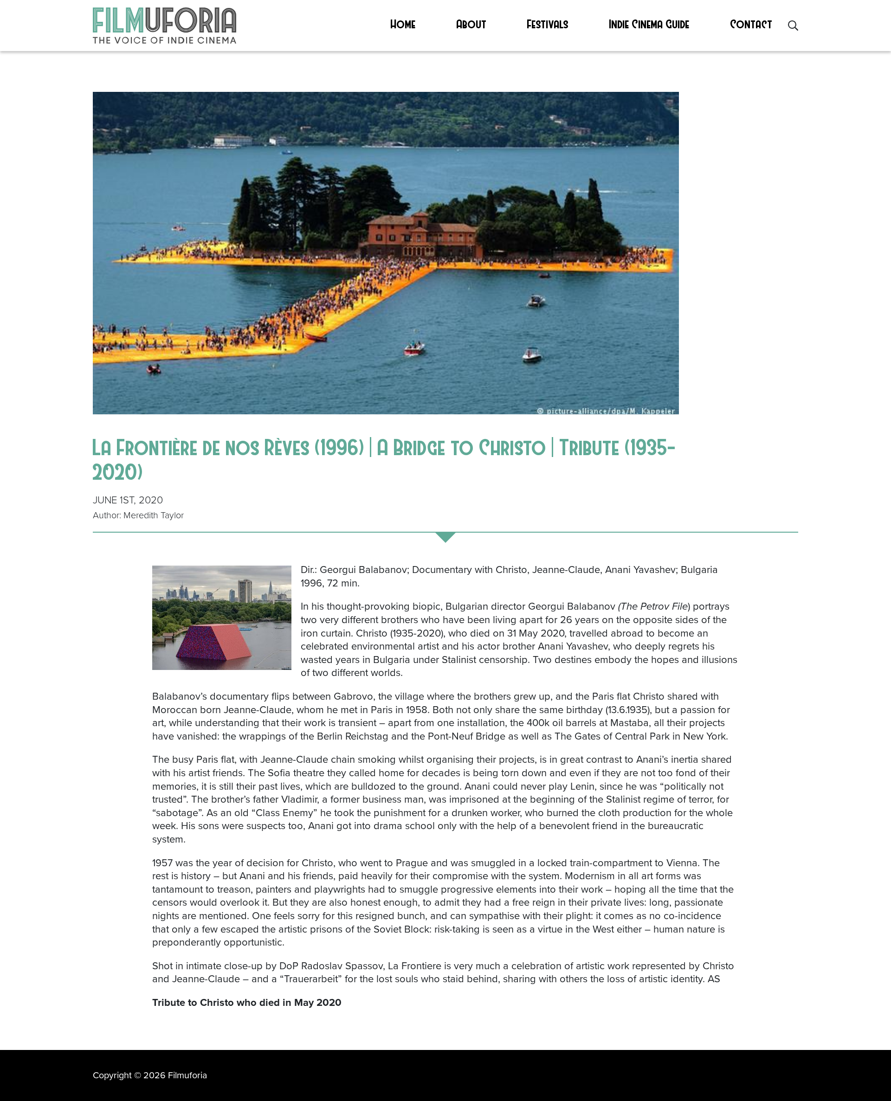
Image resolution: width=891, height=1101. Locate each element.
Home (403, 24)
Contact (751, 24)
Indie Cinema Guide (649, 24)
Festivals (547, 24)
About (472, 24)
